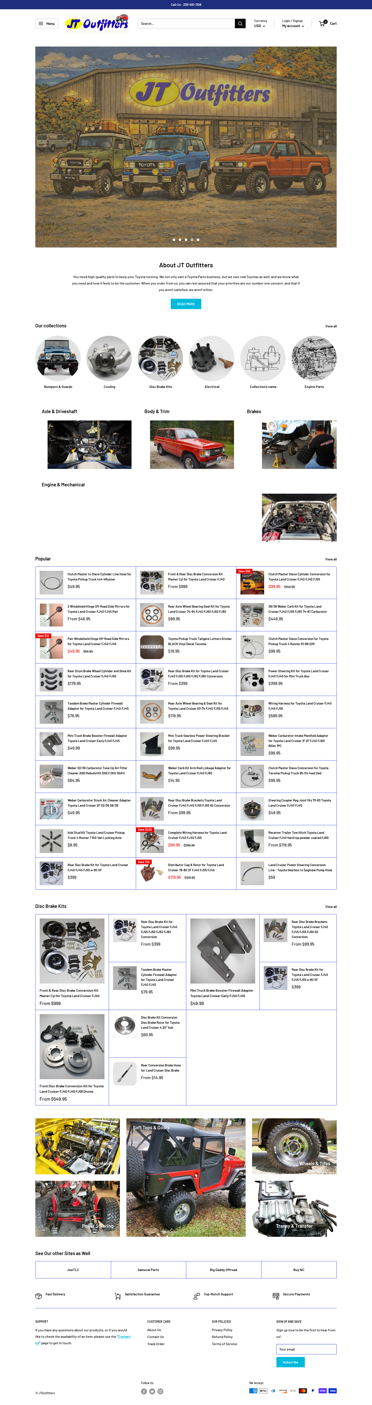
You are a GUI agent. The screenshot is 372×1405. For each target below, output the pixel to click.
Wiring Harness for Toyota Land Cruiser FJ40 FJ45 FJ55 (300, 707)
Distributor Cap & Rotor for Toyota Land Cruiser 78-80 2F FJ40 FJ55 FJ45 (196, 868)
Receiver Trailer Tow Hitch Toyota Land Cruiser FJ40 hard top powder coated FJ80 (298, 836)
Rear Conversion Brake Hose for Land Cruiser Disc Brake (161, 1068)
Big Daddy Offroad (223, 1271)
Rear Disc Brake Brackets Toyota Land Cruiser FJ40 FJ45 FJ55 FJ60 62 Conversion (199, 804)
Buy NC (298, 1271)
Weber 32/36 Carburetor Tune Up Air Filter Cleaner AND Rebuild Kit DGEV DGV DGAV (97, 771)
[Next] (336, 359)
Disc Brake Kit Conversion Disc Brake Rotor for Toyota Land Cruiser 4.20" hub (160, 1024)
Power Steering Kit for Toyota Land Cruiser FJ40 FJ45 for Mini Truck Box (298, 674)
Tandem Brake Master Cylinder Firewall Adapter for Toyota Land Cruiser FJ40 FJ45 (98, 707)
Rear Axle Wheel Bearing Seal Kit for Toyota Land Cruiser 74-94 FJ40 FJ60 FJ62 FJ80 (199, 610)
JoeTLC (73, 1271)
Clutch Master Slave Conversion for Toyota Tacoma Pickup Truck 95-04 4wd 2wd (298, 771)
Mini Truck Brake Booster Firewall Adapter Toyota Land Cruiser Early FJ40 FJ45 (97, 739)
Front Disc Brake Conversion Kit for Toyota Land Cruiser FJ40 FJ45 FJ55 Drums (72, 1090)
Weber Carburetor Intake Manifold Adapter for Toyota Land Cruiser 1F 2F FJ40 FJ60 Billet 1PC (298, 742)
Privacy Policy (222, 1331)
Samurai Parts (148, 1271)
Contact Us (155, 1338)
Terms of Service (224, 1345)
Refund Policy (222, 1338)
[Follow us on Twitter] (152, 1392)
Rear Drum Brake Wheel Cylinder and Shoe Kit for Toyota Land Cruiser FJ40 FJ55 (99, 674)
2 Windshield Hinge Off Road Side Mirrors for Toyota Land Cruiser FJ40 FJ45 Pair (99, 610)
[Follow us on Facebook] (144, 1392)
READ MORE (186, 305)
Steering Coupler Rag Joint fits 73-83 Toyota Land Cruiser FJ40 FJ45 (299, 804)
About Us (154, 1331)
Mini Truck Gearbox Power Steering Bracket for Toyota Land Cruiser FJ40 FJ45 (199, 739)
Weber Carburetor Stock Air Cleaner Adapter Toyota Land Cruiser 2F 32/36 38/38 (99, 804)
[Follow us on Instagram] (160, 1392)
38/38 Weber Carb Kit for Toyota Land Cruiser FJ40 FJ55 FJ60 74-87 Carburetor (297, 610)
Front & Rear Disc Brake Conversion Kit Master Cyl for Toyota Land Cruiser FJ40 (196, 577)
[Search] (240, 23)
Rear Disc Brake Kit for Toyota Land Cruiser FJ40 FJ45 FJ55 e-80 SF (98, 868)
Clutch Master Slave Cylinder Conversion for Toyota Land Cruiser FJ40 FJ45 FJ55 (299, 577)
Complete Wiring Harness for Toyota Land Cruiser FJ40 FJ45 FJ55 (197, 836)
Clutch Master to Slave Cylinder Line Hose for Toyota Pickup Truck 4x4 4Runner (99, 577)
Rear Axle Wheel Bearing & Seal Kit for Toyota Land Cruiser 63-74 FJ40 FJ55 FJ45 (198, 707)
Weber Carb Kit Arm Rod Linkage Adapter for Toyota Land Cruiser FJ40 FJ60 (199, 771)
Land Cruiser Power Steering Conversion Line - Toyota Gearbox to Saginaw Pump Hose (300, 868)
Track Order (156, 1345)
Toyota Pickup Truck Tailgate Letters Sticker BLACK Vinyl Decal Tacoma (200, 642)
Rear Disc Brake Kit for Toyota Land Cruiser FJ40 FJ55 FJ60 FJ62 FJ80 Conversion (198, 674)
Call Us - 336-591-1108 (186, 4)
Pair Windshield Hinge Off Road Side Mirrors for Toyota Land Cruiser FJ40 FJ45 (98, 642)
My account (291, 25)
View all (331, 327)
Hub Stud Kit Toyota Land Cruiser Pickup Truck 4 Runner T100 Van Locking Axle (96, 836)
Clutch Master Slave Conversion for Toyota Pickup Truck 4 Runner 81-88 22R (298, 642)
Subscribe (290, 1363)
